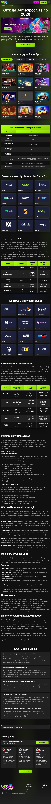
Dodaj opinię (42, 742)
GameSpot (3, 5)
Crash (30, 59)
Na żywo (18, 59)
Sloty (43, 59)
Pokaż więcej (26, 771)
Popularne (5, 59)
